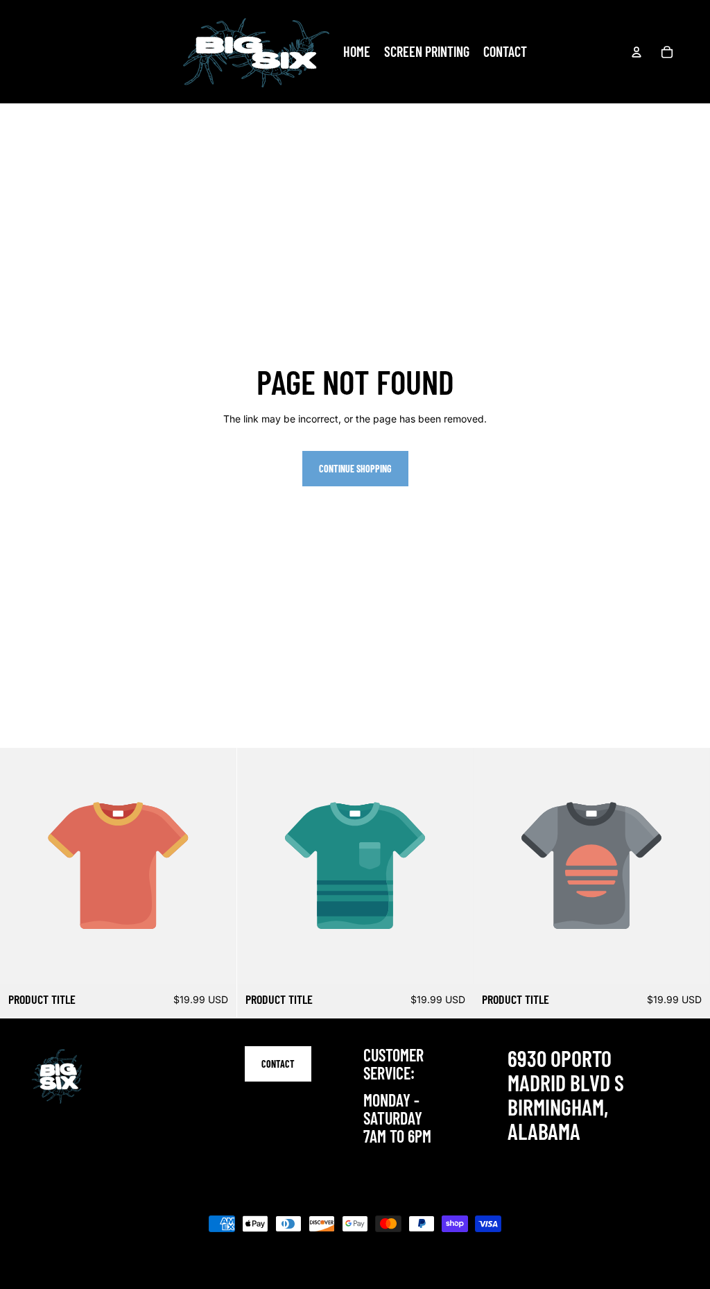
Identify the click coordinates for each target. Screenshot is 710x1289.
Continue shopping (355, 469)
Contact (278, 1064)
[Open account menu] (636, 52)
